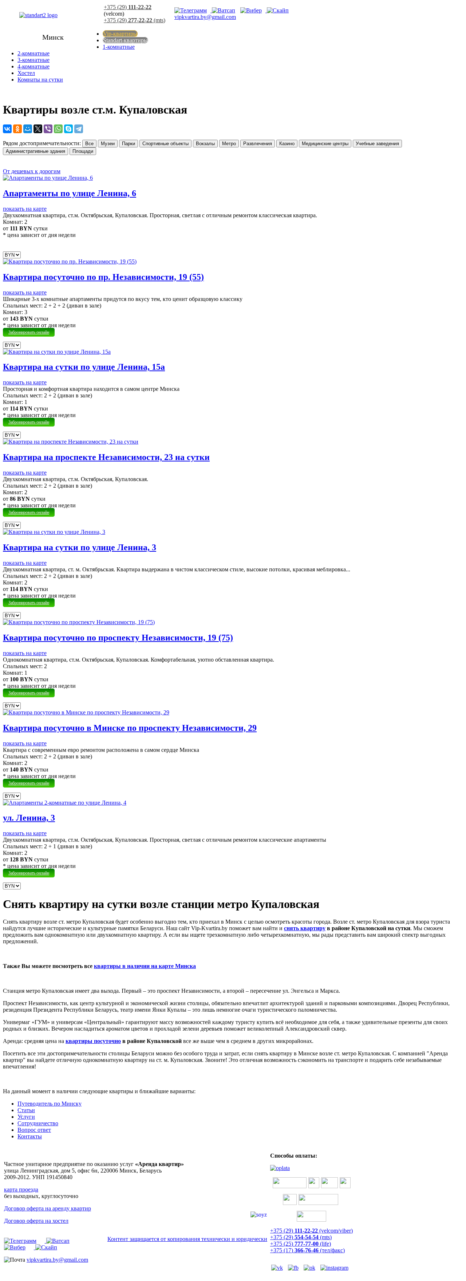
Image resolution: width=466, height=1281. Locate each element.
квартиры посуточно (93, 1041)
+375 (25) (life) (300, 1244)
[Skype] (279, 10)
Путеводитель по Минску (49, 1103)
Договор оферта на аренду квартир (47, 1208)
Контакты (29, 1136)
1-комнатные (119, 47)
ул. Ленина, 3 (29, 817)
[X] (37, 128)
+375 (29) (127, 7)
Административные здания (35, 151)
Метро (229, 143)
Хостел (26, 73)
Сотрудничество (37, 1123)
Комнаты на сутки (40, 79)
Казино (287, 143)
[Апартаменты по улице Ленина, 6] (48, 178)
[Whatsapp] (225, 10)
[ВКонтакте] (7, 128)
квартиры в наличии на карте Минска (145, 966)
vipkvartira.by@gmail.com (205, 17)
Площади (82, 151)
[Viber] (253, 10)
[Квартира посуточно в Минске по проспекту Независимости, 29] (86, 712)
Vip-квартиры (120, 34)
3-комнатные (33, 60)
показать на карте (25, 209)
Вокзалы (205, 143)
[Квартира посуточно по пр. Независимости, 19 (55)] (70, 261)
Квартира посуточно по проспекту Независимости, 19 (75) (118, 637)
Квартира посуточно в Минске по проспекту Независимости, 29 (130, 728)
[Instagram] (336, 1268)
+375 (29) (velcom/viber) (311, 1231)
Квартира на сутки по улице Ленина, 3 (79, 547)
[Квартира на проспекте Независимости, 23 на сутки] (70, 442)
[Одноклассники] (17, 128)
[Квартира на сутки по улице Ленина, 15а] (57, 352)
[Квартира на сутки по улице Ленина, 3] (54, 532)
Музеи (108, 143)
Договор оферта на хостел (36, 1221)
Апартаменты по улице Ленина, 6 (69, 193)
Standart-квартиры (125, 40)
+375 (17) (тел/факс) (307, 1250)
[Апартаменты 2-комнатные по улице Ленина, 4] (64, 803)
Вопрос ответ (34, 1130)
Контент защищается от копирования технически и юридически (187, 1239)
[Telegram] (193, 10)
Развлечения (257, 143)
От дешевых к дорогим (31, 171)
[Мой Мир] (27, 128)
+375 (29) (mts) (134, 20)
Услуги (26, 1117)
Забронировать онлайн (28, 332)
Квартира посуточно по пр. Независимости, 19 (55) (103, 277)
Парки (128, 143)
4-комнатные (33, 66)
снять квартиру (304, 928)
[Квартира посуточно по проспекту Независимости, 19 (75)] (79, 622)
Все (89, 143)
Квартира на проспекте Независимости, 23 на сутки (106, 457)
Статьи (26, 1110)
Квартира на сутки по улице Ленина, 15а (84, 367)
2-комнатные (33, 53)
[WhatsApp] (58, 128)
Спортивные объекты (165, 143)
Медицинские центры (325, 143)
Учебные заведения (377, 143)
